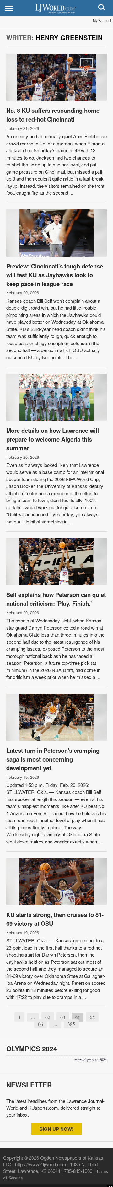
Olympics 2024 (31, 1048)
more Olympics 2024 (90, 1059)
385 (71, 1024)
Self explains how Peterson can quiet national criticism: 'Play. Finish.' (56, 599)
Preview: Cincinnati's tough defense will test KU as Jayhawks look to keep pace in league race (54, 275)
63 (62, 1017)
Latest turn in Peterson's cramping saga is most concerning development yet (53, 759)
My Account (102, 20)
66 (40, 1024)
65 (92, 1017)
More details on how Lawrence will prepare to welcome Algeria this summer (52, 439)
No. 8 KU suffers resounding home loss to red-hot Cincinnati (53, 114)
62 (47, 1017)
